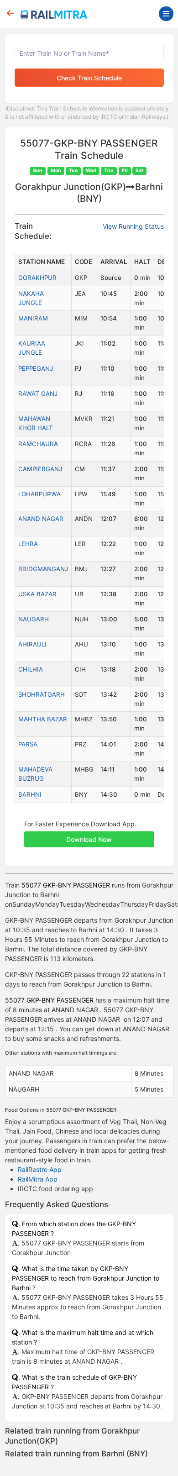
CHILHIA (30, 669)
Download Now (89, 839)
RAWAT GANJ (38, 393)
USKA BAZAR (37, 594)
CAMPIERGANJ (40, 469)
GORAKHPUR (37, 277)
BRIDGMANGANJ (43, 569)
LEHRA (28, 543)
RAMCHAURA (38, 443)
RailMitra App (38, 1179)
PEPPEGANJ (35, 368)
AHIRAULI (32, 644)
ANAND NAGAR (40, 518)
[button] (89, 834)
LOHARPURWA (39, 494)
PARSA (27, 744)
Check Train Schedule (89, 78)
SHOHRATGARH (41, 694)
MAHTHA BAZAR (42, 719)
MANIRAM (33, 318)
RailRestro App (40, 1169)
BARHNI (30, 794)
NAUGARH (33, 619)
